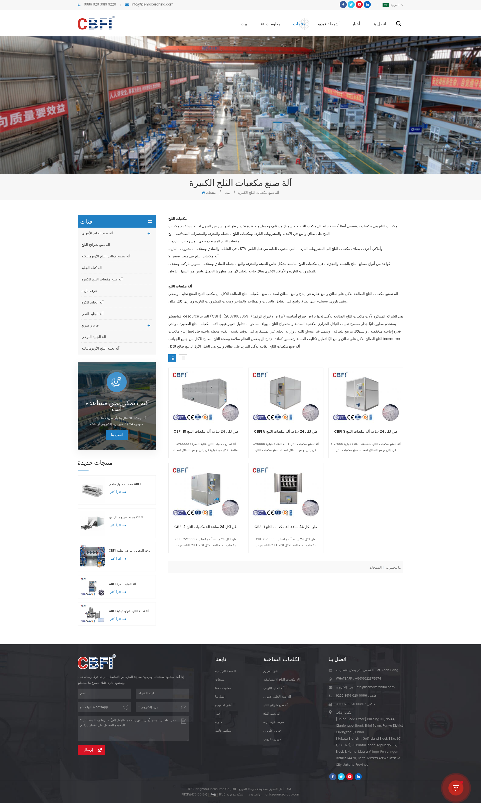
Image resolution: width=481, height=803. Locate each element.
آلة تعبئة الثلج (271, 713)
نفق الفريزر (270, 671)
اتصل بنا (379, 24)
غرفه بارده (89, 291)
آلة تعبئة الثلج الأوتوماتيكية (100, 348)
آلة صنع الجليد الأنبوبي (97, 233)
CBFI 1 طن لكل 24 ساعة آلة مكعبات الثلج (286, 527)
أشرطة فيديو (328, 24)
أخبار (356, 24)
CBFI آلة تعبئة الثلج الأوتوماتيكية (129, 611)
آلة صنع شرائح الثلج (95, 245)
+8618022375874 (368, 678)
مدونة (218, 722)
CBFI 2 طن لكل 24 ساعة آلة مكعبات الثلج (205, 527)
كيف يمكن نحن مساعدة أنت (116, 406)
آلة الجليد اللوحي (93, 337)
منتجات (299, 24)
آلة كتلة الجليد (91, 268)
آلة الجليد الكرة (92, 302)
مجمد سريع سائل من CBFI (126, 517)
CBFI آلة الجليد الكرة (122, 584)
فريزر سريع (90, 325)
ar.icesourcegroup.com (283, 794)
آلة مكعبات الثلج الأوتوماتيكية (281, 679)
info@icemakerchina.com (152, 4)
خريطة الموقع (247, 789)
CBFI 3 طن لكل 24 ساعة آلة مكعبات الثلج (365, 431)
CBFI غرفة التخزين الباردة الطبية (130, 550)
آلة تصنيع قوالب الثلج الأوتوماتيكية (105, 256)
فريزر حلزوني (272, 730)
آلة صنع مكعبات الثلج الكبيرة (102, 279)
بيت (244, 24)
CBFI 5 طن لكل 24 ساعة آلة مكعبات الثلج (285, 431)
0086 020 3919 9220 (100, 4)
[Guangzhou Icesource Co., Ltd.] (96, 23)
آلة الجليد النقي (92, 314)
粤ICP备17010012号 (194, 794)
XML (289, 789)
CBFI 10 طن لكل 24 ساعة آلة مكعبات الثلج (206, 431)
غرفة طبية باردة (273, 722)
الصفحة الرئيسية (225, 671)
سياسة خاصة (223, 730)
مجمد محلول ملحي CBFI (125, 484)
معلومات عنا (270, 24)
